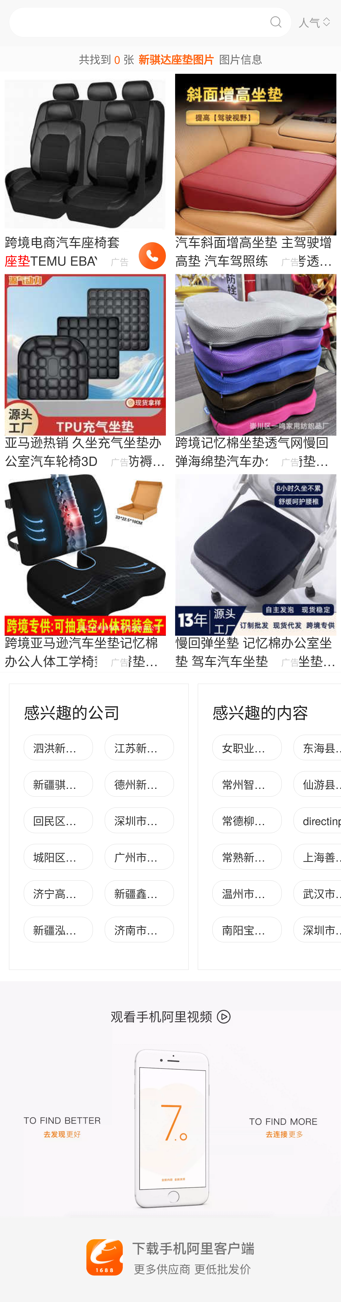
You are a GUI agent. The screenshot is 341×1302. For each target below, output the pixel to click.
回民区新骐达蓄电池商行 (92, 820)
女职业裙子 (249, 747)
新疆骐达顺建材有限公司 (92, 784)
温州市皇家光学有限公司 (281, 893)
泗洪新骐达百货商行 (82, 747)
